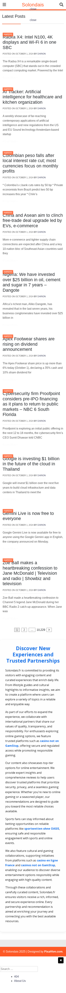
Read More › (10, 77)
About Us (20, 980)
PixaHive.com (53, 951)
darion (41, 54)
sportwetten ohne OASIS (41, 829)
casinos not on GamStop (38, 865)
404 (16, 976)
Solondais (33, 4)
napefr (8, 34)
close (33, 8)
